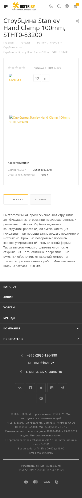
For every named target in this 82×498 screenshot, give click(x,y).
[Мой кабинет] (67, 7)
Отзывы (40, 199)
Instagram (51, 387)
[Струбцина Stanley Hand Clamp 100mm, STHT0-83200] (41, 119)
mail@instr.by (44, 363)
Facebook (30, 387)
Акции (8, 297)
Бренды (9, 318)
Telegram (62, 387)
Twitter (41, 387)
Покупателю (13, 339)
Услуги (9, 307)
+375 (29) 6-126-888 (42, 355)
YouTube (41, 398)
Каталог (10, 286)
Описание (16, 199)
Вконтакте (19, 387)
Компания (11, 328)
